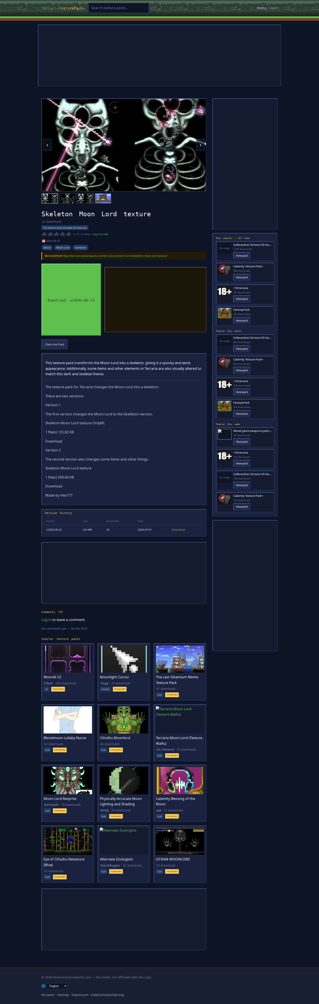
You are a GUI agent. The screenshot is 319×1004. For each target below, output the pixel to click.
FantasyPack (241, 310)
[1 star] (44, 234)
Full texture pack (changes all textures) (65, 227)
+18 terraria (240, 288)
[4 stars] (62, 234)
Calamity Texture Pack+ (248, 266)
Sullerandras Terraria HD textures (252, 245)
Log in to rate (100, 234)
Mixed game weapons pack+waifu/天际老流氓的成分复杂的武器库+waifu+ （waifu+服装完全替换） (252, 431)
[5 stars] (68, 234)
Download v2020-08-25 (71, 300)
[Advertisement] (159, 55)
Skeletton (80, 247)
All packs (47, 995)
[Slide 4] (103, 198)
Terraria (63, 8)
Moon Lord (62, 247)
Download (178, 530)
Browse (261, 8)
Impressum (80, 995)
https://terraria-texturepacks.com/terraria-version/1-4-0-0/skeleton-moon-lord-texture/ (115, 256)
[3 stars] (56, 234)
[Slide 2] (67, 198)
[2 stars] (50, 234)
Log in (274, 8)
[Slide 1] (49, 198)
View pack (242, 256)
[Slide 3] (85, 198)
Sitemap (63, 995)
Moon (47, 247)
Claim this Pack (54, 344)
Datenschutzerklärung (107, 995)
